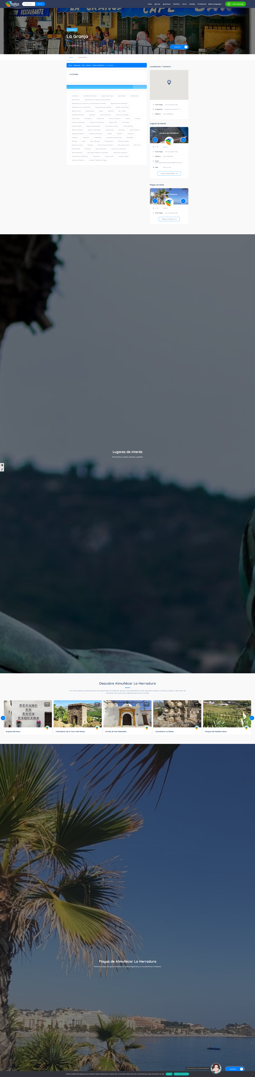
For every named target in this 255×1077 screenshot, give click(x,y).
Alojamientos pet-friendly (103, 107)
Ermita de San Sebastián (115, 731)
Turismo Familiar (124, 156)
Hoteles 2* (131, 133)
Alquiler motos (76, 111)
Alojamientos (76, 99)
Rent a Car (137, 145)
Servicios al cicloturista (118, 149)
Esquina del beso (13, 731)
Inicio (150, 4)
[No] (253, 1074)
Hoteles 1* (120, 133)
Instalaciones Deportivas (114, 137)
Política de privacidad (181, 1074)
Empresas (72, 29)
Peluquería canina (77, 145)
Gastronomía (109, 130)
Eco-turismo (125, 122)
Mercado (74, 141)
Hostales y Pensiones (95, 133)
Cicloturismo (100, 118)
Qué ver (157, 4)
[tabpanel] (169, 154)
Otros (184, 4)
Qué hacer (167, 4)
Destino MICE (113, 122)
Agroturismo (122, 96)
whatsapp (238, 4)
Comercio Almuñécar (78, 122)
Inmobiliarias (98, 137)
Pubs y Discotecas (123, 145)
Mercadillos (130, 137)
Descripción (83, 57)
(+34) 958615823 (168, 156)
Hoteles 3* (75, 137)
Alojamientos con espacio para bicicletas (97, 99)
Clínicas (127, 118)
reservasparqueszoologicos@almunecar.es (168, 162)
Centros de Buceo (105, 115)
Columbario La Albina (164, 731)
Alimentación (134, 96)
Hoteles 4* (86, 137)
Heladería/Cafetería (78, 133)
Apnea (101, 111)
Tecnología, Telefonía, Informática (97, 152)
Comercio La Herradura (97, 122)
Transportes (96, 156)
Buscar (40, 4)
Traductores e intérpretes (80, 156)
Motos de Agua (95, 141)
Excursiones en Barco (112, 126)
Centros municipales (122, 115)
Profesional (202, 4)
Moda (83, 141)
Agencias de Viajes (107, 96)
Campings (92, 115)
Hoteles (109, 133)
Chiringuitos (88, 118)
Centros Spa (75, 118)
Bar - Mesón (86, 65)
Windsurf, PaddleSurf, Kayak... (98, 160)
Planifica (176, 4)
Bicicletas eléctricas (78, 115)
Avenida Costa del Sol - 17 (173, 109)
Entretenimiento (77, 126)
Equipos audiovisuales (93, 126)
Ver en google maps (171, 104)
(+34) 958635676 (74, 45)
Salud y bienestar (101, 149)
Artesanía (111, 111)
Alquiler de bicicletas (122, 107)
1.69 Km (165, 208)
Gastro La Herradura (94, 130)
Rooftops (88, 149)
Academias (75, 96)
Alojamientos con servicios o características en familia (89, 103)
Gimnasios (121, 130)
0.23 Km (165, 147)
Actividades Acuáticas (90, 96)
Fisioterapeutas (128, 126)
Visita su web (167, 167)
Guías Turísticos (134, 130)
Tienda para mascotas (120, 152)
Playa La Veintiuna (169, 194)
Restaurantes (76, 149)
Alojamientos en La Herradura (81, 107)
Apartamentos (89, 111)
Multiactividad (109, 141)
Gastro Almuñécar (99, 65)
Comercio (138, 118)
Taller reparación (77, 152)
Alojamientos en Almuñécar (119, 103)
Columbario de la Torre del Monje (70, 731)
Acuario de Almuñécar (169, 133)
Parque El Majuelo (123, 141)
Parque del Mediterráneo (216, 731)
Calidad (192, 4)
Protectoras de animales (105, 145)
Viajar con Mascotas (78, 160)
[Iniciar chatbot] (216, 1068)
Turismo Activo (109, 156)
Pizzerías (90, 145)
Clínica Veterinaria (115, 118)
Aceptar (169, 1074)
